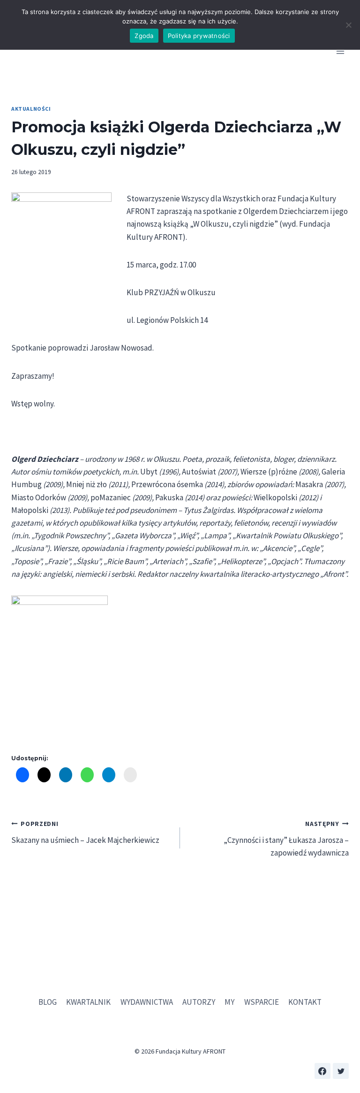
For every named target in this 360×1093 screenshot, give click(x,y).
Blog (47, 1002)
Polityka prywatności (199, 35)
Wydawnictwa (146, 1002)
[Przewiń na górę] (341, 1060)
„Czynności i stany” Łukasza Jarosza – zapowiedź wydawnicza (286, 839)
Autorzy (198, 1002)
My (229, 1002)
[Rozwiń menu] (340, 51)
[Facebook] (322, 1071)
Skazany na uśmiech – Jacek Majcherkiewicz (85, 832)
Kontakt (305, 1002)
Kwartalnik (88, 1002)
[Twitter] (341, 1071)
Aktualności (31, 108)
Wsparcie (261, 1002)
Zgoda (144, 35)
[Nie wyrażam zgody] (348, 25)
